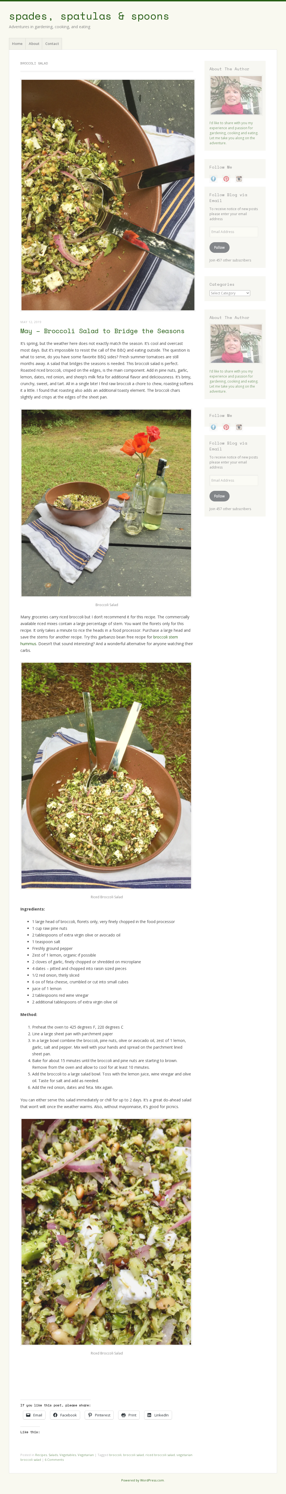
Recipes (41, 1455)
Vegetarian (86, 1455)
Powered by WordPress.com (142, 1480)
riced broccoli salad (160, 1455)
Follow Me (220, 167)
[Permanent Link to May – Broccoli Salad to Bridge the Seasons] (108, 310)
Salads (53, 1455)
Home (17, 43)
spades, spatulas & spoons (89, 15)
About (34, 43)
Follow (219, 247)
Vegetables (67, 1455)
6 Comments (54, 1459)
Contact (52, 43)
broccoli (115, 1455)
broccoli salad (133, 1455)
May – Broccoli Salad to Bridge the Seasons (102, 330)
